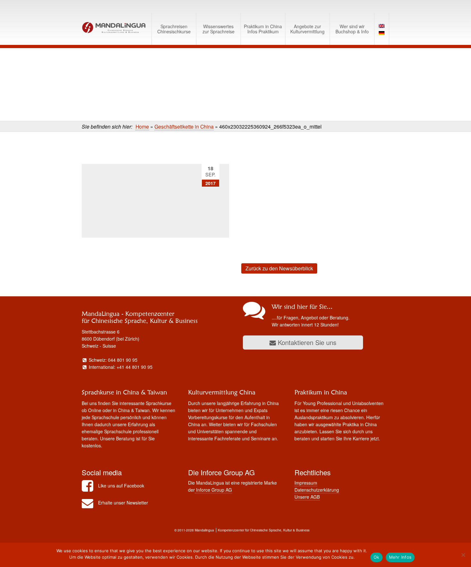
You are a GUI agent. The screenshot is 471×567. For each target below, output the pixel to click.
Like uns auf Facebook (121, 485)
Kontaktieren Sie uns (306, 342)
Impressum (305, 482)
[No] (463, 555)
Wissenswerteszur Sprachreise (218, 29)
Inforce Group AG (213, 490)
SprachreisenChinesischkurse (174, 29)
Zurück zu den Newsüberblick (279, 268)
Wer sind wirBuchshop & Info (352, 29)
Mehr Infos (400, 557)
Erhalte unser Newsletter (123, 502)
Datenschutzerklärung (316, 490)
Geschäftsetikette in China (184, 126)
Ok (376, 557)
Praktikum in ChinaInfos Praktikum (263, 29)
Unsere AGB (307, 497)
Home (142, 126)
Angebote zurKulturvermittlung (307, 29)
